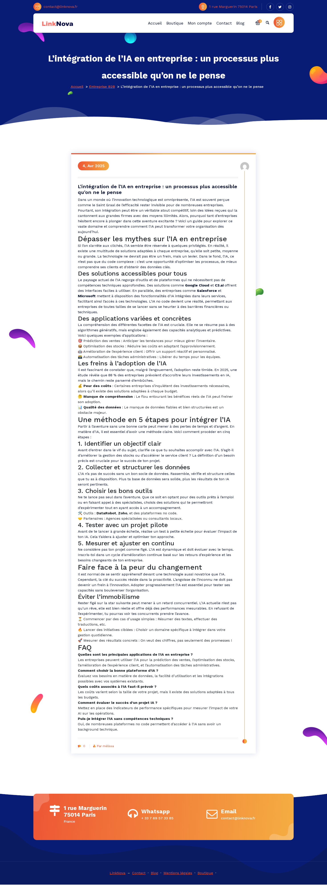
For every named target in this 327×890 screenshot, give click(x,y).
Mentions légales (178, 873)
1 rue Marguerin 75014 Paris (233, 6)
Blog (154, 873)
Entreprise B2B (102, 86)
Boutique (205, 873)
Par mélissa (105, 746)
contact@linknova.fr (61, 6)
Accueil (77, 86)
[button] (258, 22)
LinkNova (117, 873)
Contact (138, 873)
